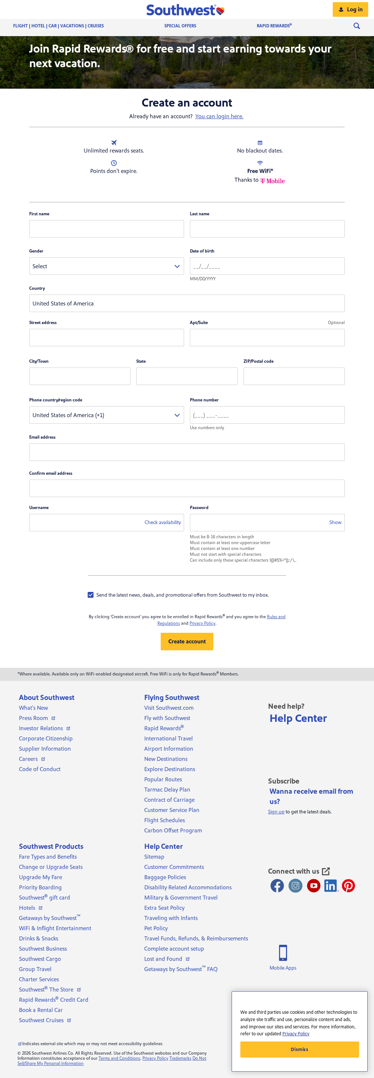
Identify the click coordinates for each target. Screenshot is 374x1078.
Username (39, 508)
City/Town (39, 361)
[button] (187, 9)
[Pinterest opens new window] (348, 885)
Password (199, 508)
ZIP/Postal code (259, 361)
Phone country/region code (55, 400)
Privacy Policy (202, 623)
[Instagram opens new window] (295, 885)
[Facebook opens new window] (277, 885)
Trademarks (180, 1058)
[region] (299, 1031)
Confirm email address (50, 473)
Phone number (204, 400)
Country (37, 288)
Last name (199, 214)
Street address (43, 323)
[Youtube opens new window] (314, 885)
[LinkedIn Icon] (331, 885)
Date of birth (202, 251)
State (141, 361)
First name (39, 214)
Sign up (276, 812)
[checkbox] (178, 594)
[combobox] (106, 266)
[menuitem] (66, 26)
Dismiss (300, 1049)
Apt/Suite (199, 323)
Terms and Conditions (119, 1058)
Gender (36, 251)
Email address (42, 437)
